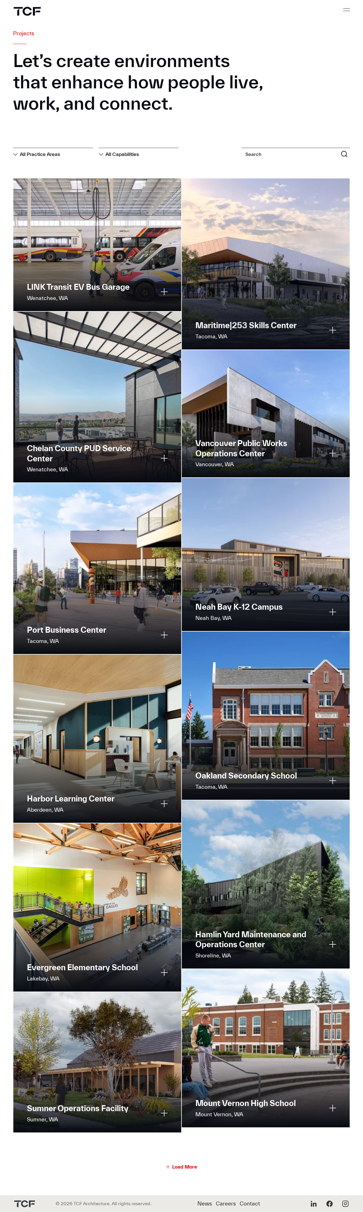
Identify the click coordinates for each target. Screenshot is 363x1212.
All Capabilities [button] (122, 154)
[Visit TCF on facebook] (329, 1203)
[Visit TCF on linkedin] (313, 1203)
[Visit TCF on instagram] (345, 1203)
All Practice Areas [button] (40, 154)
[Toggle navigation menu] (346, 10)
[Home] (27, 11)
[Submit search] (344, 153)
